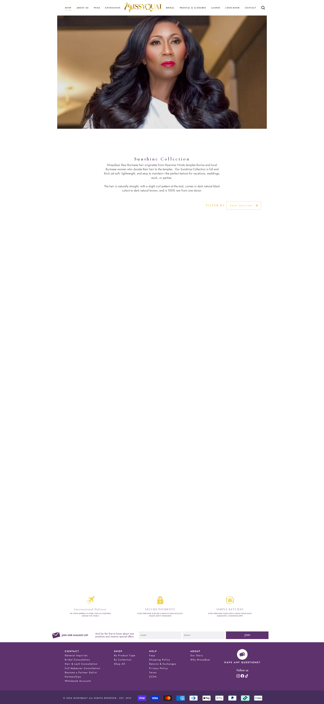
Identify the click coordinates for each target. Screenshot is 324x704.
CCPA (153, 676)
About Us (83, 7)
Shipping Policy (159, 659)
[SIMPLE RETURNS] (230, 600)
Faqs (152, 655)
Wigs (97, 7)
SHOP (68, 7)
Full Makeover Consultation (82, 668)
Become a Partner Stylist (81, 672)
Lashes (215, 7)
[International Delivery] (90, 600)
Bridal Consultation (77, 659)
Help (153, 651)
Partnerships (73, 676)
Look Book (232, 7)
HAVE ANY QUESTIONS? (242, 662)
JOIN (247, 635)
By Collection (123, 659)
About (195, 651)
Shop (118, 651)
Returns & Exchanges (162, 664)
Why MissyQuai (200, 659)
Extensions (112, 7)
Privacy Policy (158, 668)
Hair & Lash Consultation (81, 664)
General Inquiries (76, 655)
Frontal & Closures (193, 7)
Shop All (119, 664)
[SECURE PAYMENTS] (160, 600)
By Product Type (124, 655)
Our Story (196, 655)
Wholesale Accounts (78, 681)
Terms (153, 672)
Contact (250, 7)
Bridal (170, 7)
